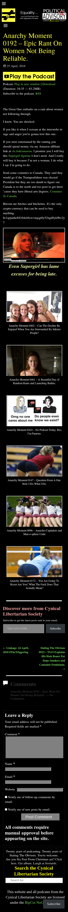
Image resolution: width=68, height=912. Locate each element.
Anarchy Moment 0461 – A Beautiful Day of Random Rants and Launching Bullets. (34, 381)
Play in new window (27, 84)
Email (10, 777)
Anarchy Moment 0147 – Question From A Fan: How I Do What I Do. (34, 481)
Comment (12, 734)
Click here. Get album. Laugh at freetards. (36, 861)
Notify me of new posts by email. (29, 809)
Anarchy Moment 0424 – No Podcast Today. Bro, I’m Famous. (34, 431)
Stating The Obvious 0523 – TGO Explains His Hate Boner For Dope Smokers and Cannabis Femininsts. (52, 658)
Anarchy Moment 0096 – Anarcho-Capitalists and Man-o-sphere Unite (34, 532)
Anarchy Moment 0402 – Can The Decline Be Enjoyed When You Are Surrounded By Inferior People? (34, 329)
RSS (38, 93)
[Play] (29, 79)
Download (48, 84)
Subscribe (55, 628)
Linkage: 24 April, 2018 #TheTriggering (16, 650)
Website (10, 789)
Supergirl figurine (19, 155)
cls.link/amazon (22, 151)
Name (10, 764)
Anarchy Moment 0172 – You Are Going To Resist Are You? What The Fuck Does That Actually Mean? (34, 584)
